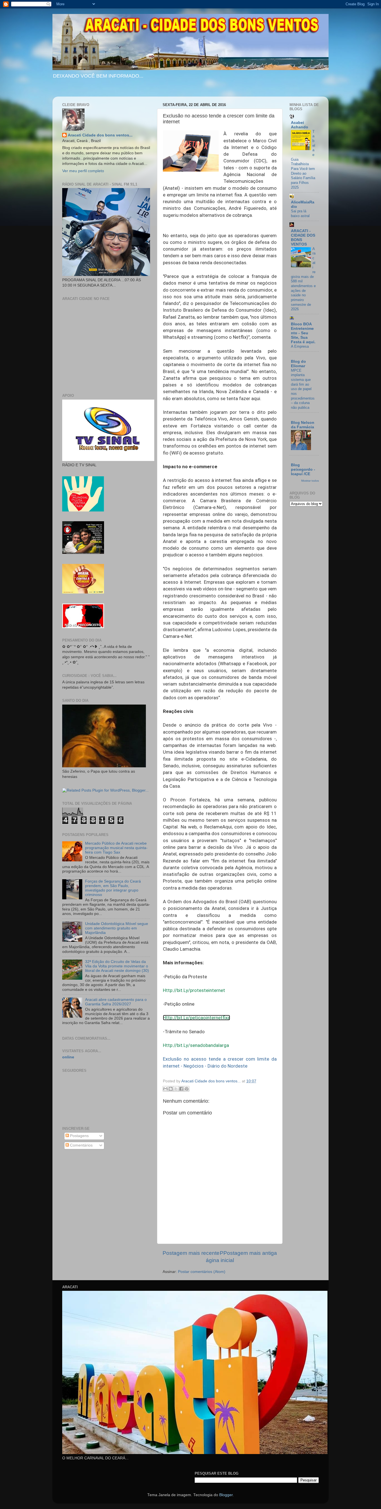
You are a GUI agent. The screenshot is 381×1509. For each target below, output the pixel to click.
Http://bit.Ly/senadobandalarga (196, 1045)
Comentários (81, 1145)
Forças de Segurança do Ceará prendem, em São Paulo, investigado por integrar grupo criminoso (113, 888)
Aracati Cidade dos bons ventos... (100, 135)
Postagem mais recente (191, 1253)
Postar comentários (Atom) (201, 1272)
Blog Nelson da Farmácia (302, 424)
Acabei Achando (299, 125)
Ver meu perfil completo (83, 171)
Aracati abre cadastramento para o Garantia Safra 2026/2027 (116, 1002)
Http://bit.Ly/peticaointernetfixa (196, 1017)
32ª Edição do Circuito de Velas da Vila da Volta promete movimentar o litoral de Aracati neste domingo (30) (117, 966)
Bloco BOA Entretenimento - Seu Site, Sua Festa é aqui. (303, 333)
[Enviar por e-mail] (165, 1089)
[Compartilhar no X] (176, 1089)
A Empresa (300, 346)
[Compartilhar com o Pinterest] (186, 1089)
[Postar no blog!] (170, 1089)
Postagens (79, 1136)
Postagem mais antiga (250, 1253)
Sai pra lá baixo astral (300, 213)
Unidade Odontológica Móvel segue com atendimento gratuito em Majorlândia (116, 928)
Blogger (226, 1495)
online (68, 1057)
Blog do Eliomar (298, 363)
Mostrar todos (310, 480)
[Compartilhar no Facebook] (181, 1089)
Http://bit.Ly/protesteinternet (194, 990)
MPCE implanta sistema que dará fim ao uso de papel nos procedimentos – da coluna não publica (303, 389)
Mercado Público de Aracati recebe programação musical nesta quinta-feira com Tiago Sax (116, 847)
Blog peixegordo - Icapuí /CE (303, 469)
